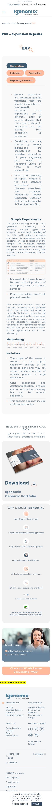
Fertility (9, 707)
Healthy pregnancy (15, 715)
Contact (10, 730)
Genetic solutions (36, 707)
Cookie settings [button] (20, 804)
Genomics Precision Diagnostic (16, 23)
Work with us (12, 736)
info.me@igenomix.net (20, 651)
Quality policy (12, 782)
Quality (9, 733)
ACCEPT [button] (37, 804)
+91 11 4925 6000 (26, 1)
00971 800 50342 (17, 654)
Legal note (11, 786)
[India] (26, 12)
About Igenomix (13, 728)
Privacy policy (12, 777)
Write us (12, 763)
